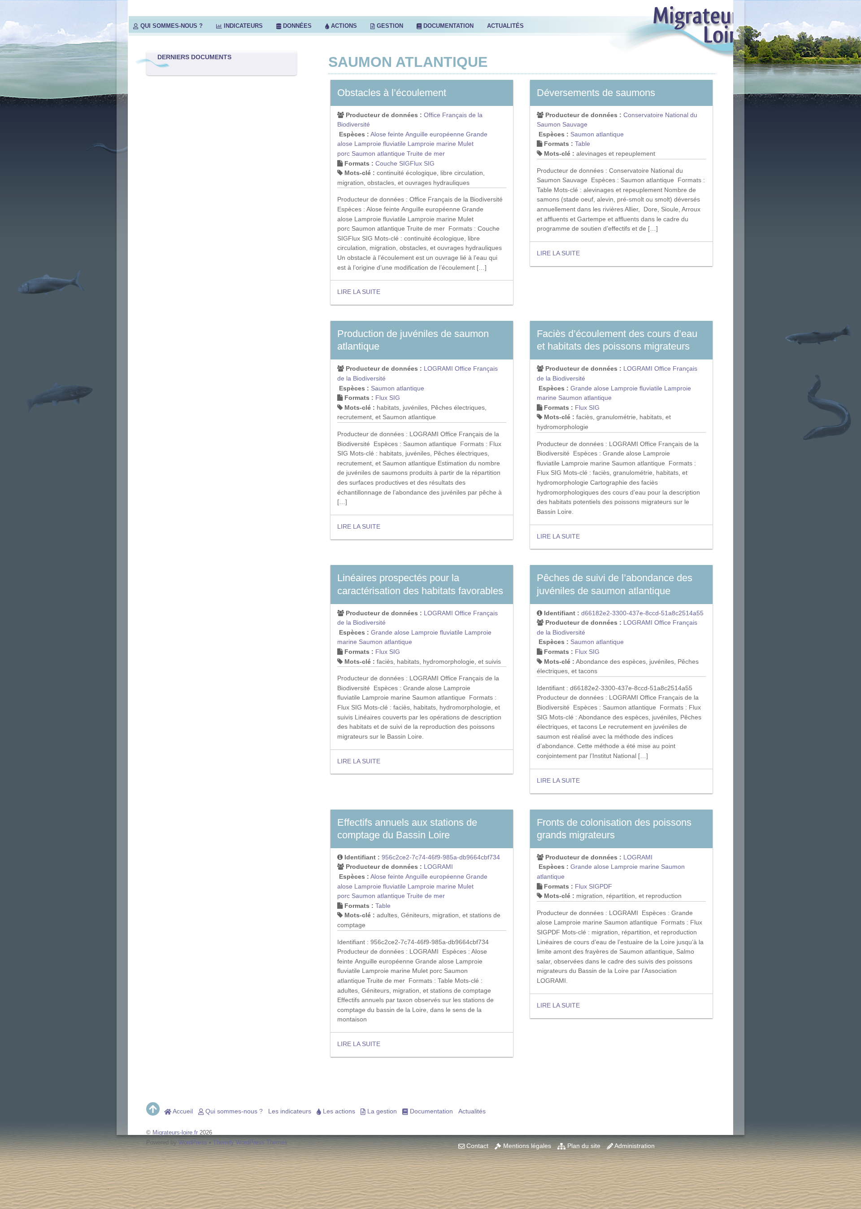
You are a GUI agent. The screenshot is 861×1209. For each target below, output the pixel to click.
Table (582, 143)
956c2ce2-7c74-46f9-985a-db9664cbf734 (441, 857)
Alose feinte (387, 134)
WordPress (192, 1142)
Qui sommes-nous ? (171, 25)
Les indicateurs (289, 1111)
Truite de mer (426, 153)
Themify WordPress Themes (250, 1142)
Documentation (448, 25)
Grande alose (589, 388)
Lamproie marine (432, 143)
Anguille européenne (434, 134)
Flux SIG (422, 163)
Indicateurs (242, 25)
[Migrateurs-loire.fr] (691, 52)
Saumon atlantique (378, 153)
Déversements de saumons (596, 92)
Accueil (182, 1111)
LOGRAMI (438, 368)
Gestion (389, 25)
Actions (343, 25)
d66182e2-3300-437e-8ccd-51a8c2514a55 (642, 613)
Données (296, 25)
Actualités (505, 25)
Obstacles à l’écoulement (391, 92)
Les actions (338, 1111)
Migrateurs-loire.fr (175, 1132)
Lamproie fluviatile (380, 143)
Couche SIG (392, 163)
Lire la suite (358, 291)
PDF (606, 886)
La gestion (381, 1111)
